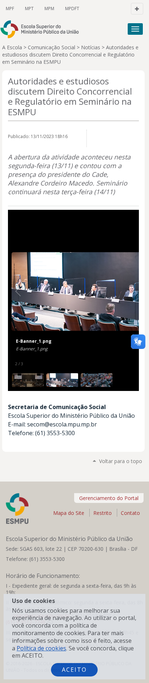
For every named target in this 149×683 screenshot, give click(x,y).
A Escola (12, 47)
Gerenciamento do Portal (109, 498)
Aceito (74, 670)
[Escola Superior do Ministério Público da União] (42, 29)
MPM (49, 8)
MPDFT (72, 8)
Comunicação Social (51, 47)
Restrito (102, 512)
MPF (10, 8)
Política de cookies (41, 648)
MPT (29, 8)
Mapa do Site (68, 512)
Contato (130, 512)
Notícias (90, 47)
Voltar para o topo (120, 461)
